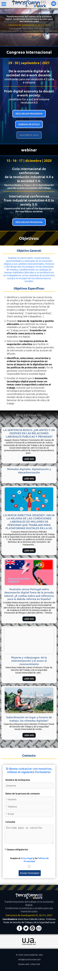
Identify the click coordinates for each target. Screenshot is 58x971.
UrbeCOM (35, 964)
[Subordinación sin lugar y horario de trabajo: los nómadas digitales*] (28, 712)
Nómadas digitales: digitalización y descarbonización (29, 470)
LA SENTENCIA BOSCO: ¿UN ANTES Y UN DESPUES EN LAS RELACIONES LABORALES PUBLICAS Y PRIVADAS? (29, 433)
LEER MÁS (29, 459)
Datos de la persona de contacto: (22, 793)
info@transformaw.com (29, 959)
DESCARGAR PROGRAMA (29, 113)
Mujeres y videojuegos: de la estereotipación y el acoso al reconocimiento (29, 661)
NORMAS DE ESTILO (29, 124)
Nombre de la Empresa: (17, 780)
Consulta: (10, 822)
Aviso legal (27, 858)
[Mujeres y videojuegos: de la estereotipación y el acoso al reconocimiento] (28, 652)
